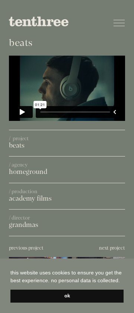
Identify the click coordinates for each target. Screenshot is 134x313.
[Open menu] (119, 23)
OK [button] (67, 296)
